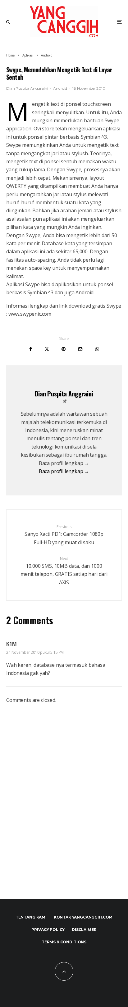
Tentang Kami (31, 917)
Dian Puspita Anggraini (27, 88)
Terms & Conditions (64, 942)
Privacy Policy (48, 929)
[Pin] (64, 349)
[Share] (30, 349)
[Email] (80, 349)
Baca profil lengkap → (64, 471)
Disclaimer (84, 929)
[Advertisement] (64, 808)
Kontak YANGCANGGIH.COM (83, 917)
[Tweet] (46, 349)
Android (60, 88)
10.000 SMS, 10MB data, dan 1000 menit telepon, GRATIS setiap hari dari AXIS (64, 571)
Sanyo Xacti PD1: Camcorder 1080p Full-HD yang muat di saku (64, 534)
